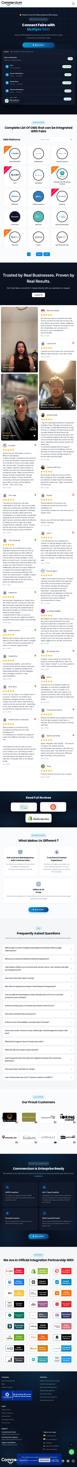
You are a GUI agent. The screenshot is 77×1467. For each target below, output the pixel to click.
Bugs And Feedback (52, 1446)
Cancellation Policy (8, 1419)
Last (47, 254)
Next (39, 254)
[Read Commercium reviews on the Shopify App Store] (38, 818)
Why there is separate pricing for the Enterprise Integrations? (30, 986)
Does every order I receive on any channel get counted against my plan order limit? (36, 1031)
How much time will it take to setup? (19, 978)
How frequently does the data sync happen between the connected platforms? (33, 1059)
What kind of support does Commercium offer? (24, 1041)
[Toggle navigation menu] (73, 3)
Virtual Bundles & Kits (47, 1400)
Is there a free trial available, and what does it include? (27, 1022)
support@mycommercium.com (12, 1439)
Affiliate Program (7, 1387)
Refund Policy (6, 1416)
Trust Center (6, 1423)
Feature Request (51, 1449)
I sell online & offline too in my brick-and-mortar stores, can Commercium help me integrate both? (36, 968)
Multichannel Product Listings (49, 1381)
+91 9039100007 (51, 1439)
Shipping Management (47, 1390)
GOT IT (55, 1460)
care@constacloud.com (9, 1445)
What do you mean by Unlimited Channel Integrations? (27, 959)
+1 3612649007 (51, 1436)
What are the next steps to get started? (21, 1050)
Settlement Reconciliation (48, 1397)
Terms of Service (7, 1413)
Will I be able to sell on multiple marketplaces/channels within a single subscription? (33, 949)
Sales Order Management (48, 1387)
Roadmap (48, 1443)
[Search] (71, 139)
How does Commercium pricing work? (20, 1014)
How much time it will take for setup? (20, 1069)
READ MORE (44, 1460)
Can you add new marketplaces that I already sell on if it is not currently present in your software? (34, 996)
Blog (3, 1384)
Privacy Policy (6, 1410)
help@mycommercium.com (10, 1434)
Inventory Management (47, 1384)
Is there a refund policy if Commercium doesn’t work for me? (29, 1005)
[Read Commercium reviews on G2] (53, 807)
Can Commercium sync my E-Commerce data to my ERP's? (29, 1077)
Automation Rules (46, 1394)
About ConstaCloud (8, 1381)
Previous (3, 1117)
